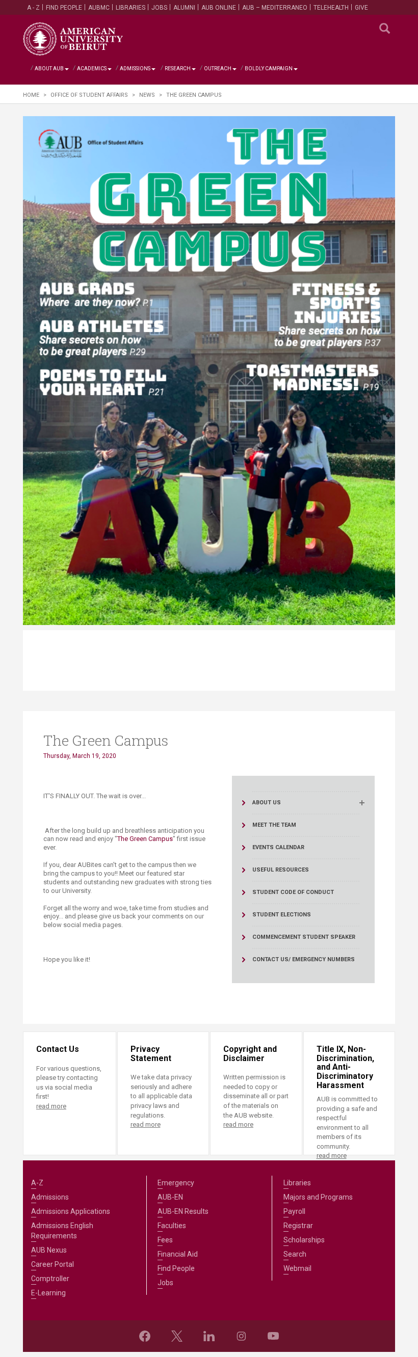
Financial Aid (178, 1254)
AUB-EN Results (183, 1211)
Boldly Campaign (269, 68)
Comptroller (50, 1278)
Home (31, 95)
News (147, 95)
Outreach (217, 68)
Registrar (298, 1226)
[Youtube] (273, 1336)
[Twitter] (177, 1336)
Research (178, 68)
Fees (165, 1240)
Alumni (184, 7)
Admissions (135, 68)
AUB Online (218, 7)
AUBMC (99, 7)
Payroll (294, 1211)
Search (294, 1254)
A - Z (33, 7)
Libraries (130, 7)
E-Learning (48, 1293)
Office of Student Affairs (89, 95)
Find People (64, 7)
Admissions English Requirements (62, 1231)
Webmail (297, 1268)
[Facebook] (145, 1336)
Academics (92, 68)
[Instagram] (241, 1336)
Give (361, 7)
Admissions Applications (70, 1211)
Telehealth (331, 7)
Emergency (176, 1183)
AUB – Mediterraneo (274, 7)
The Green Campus (145, 839)
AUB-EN (170, 1197)
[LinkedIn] (209, 1336)
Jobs (159, 7)
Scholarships (304, 1240)
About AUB (49, 68)
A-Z (37, 1183)
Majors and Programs (318, 1197)
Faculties (172, 1226)
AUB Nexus (49, 1250)
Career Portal (52, 1264)
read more (51, 1106)
